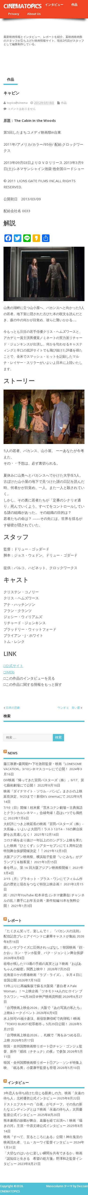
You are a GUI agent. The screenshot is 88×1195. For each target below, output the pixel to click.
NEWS (12, 753)
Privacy (13, 14)
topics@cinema (17, 103)
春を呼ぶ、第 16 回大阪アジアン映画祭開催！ (38, 867)
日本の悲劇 (13, 708)
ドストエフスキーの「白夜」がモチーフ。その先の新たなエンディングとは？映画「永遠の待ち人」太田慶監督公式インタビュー (43, 1109)
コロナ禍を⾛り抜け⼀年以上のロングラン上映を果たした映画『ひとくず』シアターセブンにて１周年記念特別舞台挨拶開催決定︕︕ (43, 845)
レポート (15, 920)
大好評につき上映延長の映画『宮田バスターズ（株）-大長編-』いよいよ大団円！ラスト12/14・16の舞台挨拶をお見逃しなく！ (43, 829)
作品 (74, 4)
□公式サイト (13, 665)
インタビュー (54, 4)
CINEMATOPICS (22, 6)
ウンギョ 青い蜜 (68, 708)
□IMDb (9, 672)
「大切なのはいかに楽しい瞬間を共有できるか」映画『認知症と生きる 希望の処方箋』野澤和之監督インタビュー (43, 1158)
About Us (34, 14)
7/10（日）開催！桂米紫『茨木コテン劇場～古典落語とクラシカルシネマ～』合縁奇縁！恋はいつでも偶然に (43, 812)
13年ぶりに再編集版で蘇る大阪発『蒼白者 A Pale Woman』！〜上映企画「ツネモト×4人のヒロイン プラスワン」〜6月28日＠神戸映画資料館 (43, 991)
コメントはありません (22, 109)
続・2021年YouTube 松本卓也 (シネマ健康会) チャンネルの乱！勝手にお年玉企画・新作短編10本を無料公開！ (44, 900)
